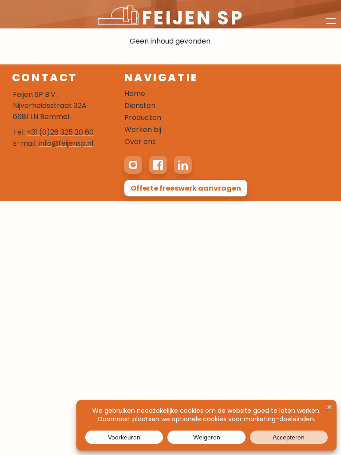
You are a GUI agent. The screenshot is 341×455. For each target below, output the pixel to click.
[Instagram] (133, 165)
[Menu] (326, 14)
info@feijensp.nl (66, 143)
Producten (142, 117)
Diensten (139, 105)
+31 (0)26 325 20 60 (60, 132)
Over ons (140, 141)
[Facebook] (158, 165)
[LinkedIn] (183, 165)
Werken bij (142, 129)
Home (134, 93)
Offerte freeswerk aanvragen (186, 188)
